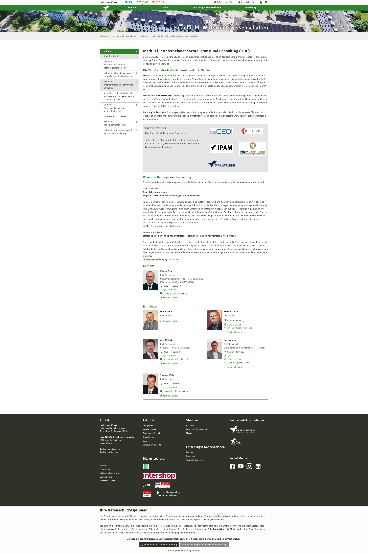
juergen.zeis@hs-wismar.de (175, 293)
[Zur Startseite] (109, 7)
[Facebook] (232, 466)
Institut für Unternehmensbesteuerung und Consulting (118, 85)
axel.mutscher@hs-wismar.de (176, 359)
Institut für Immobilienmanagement (114, 123)
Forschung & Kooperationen (206, 7)
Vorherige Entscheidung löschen (184, 551)
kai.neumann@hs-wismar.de (239, 363)
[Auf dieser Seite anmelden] (261, 2)
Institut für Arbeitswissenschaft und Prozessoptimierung (117, 132)
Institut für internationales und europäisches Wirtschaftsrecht (117, 75)
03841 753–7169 (234, 324)
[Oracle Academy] (147, 494)
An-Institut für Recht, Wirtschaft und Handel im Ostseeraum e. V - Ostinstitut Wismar (118, 96)
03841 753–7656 (234, 356)
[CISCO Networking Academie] (167, 494)
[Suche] (266, 2)
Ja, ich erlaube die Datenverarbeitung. (158, 545)
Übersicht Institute (112, 56)
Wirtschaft (142, 2)
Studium (132, 7)
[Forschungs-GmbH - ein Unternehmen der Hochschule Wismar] (242, 441)
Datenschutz (219, 529)
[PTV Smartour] (162, 485)
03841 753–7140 (170, 356)
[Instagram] (249, 466)
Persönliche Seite (170, 298)
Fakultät (164, 7)
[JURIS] (147, 485)
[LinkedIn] (258, 466)
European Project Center (114, 117)
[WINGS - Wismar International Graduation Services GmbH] (245, 429)
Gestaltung (158, 2)
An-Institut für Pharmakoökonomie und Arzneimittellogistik (114, 108)
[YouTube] (241, 466)
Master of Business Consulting (250, 86)
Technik (129, 2)
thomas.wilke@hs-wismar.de (175, 391)
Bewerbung (250, 7)
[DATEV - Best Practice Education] (146, 466)
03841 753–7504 (170, 388)
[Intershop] (159, 476)
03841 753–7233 (234, 359)
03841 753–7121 (170, 290)
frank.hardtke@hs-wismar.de (239, 328)
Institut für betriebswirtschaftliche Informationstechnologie (114, 65)
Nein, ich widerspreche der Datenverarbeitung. (204, 545)
